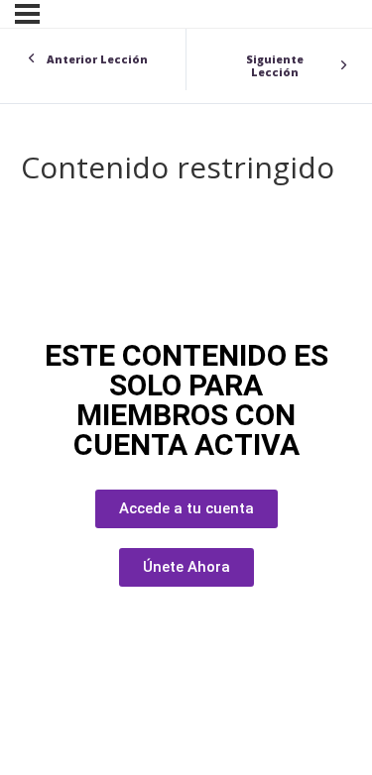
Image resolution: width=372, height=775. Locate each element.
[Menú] (27, 14)
